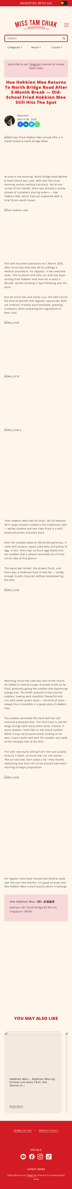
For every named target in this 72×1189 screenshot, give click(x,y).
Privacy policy (48, 1130)
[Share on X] (31, 124)
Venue (34, 47)
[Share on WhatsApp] (37, 124)
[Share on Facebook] (20, 124)
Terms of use (23, 1130)
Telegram (35, 64)
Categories (14, 47)
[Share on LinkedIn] (26, 124)
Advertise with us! (36, 3)
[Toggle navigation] (66, 25)
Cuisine (55, 47)
